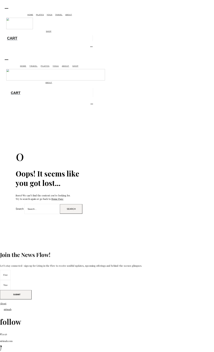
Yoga (49, 15)
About (68, 15)
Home (30, 15)
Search (20, 209)
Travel (59, 15)
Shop (48, 31)
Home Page (57, 198)
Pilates (40, 15)
